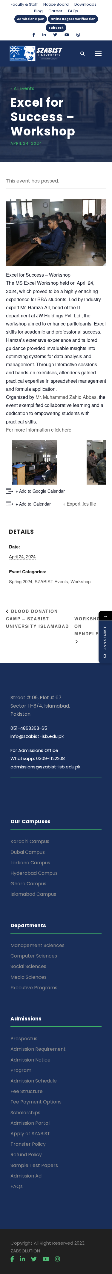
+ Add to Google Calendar (40, 491)
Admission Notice (30, 1059)
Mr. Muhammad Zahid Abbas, (67, 396)
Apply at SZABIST (30, 1133)
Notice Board (56, 4)
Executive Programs (33, 987)
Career (55, 11)
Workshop (80, 581)
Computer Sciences (33, 955)
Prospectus (23, 1038)
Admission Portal (30, 1123)
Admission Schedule (33, 1080)
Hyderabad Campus (34, 873)
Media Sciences (28, 977)
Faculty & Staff (24, 4)
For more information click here (38, 429)
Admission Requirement (38, 1049)
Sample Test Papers (34, 1165)
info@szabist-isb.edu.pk (37, 736)
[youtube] (67, 35)
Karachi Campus (29, 841)
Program (20, 1070)
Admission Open (30, 19)
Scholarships (25, 1112)
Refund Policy (26, 1154)
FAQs (73, 11)
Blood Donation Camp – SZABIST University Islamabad (37, 618)
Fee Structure (26, 1091)
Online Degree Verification (72, 19)
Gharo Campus (28, 883)
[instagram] (78, 35)
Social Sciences (28, 966)
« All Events (22, 88)
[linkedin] (44, 35)
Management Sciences (37, 945)
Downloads (85, 4)
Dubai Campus (27, 852)
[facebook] (34, 35)
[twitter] (55, 35)
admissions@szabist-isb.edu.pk (45, 767)
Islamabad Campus (33, 894)
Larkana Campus (30, 862)
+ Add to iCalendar (33, 504)
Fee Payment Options (36, 1101)
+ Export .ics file (79, 503)
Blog (38, 11)
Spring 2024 (20, 581)
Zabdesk (56, 27)
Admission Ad (26, 1175)
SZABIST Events (51, 581)
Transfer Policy (28, 1144)
